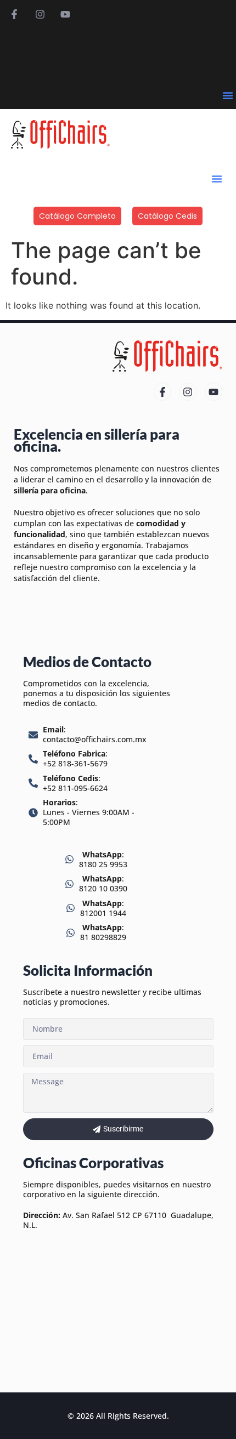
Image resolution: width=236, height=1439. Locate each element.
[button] (228, 95)
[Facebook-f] (14, 14)
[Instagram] (39, 14)
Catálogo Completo (77, 216)
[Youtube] (65, 14)
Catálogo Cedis (167, 216)
